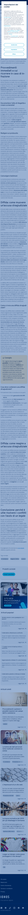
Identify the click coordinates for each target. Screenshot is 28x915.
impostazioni (7, 26)
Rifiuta (10, 34)
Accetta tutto (7, 17)
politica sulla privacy (13, 31)
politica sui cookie (15, 30)
